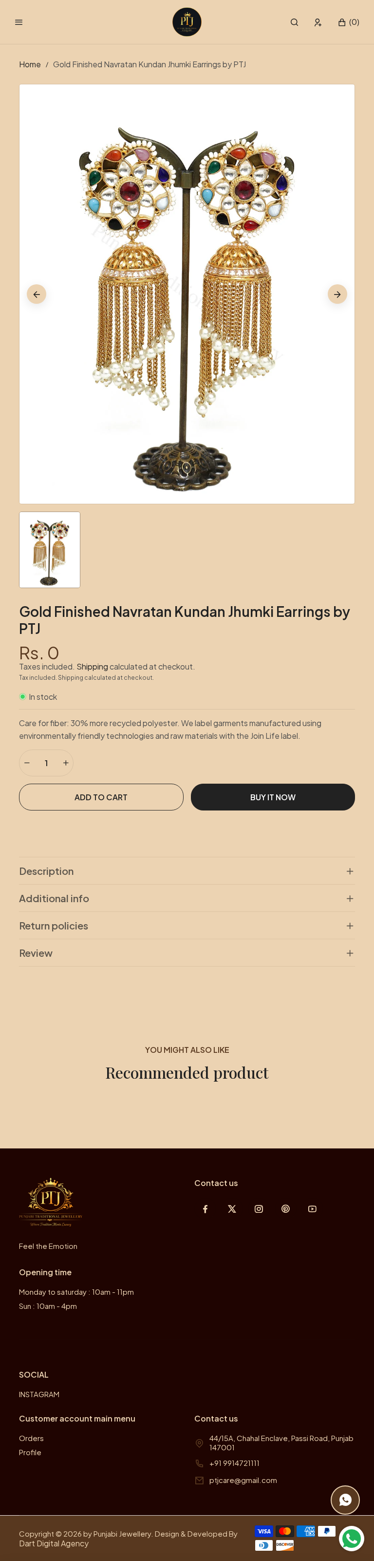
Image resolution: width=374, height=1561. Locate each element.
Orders (31, 1437)
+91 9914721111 (234, 1462)
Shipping (92, 666)
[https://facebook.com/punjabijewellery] (205, 1209)
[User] (318, 22)
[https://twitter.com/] (232, 1209)
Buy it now (273, 797)
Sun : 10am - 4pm (48, 1305)
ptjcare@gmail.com (243, 1479)
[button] (294, 22)
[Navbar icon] (19, 22)
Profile (30, 1452)
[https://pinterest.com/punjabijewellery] (286, 1209)
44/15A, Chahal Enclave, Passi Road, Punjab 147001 (281, 1442)
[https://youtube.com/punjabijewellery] (312, 1209)
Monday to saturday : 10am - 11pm (76, 1291)
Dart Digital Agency (54, 1543)
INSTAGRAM (39, 1394)
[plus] (65, 763)
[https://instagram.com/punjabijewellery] (259, 1209)
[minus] (26, 763)
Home (30, 64)
